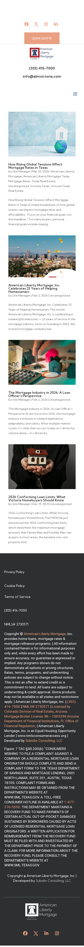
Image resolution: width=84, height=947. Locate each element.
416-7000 (12, 706)
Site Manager (21, 171)
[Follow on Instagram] (46, 24)
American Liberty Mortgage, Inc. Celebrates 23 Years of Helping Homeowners (34, 288)
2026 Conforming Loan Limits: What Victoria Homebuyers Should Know (36, 498)
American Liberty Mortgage (45, 634)
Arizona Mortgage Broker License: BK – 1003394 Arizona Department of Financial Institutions (41, 716)
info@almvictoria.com (42, 76)
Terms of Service (17, 597)
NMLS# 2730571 (36, 706)
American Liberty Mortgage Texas (46, 176)
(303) (71, 702)
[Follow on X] (36, 24)
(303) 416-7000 (42, 68)
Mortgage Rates (19, 181)
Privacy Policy (14, 572)
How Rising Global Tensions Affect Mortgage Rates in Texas (35, 166)
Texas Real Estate (43, 181)
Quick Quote (42, 38)
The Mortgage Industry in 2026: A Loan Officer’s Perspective (39, 394)
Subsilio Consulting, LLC (43, 741)
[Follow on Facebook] (26, 24)
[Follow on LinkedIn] (56, 24)
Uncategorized (18, 186)
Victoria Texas (40, 186)
